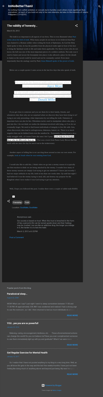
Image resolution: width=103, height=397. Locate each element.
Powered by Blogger (53, 385)
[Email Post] (13, 197)
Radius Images (57, 390)
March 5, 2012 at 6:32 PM (27, 231)
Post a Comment (17, 237)
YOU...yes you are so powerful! (22, 323)
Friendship (17, 202)
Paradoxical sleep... (17, 293)
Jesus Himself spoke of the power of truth (57, 61)
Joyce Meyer (55, 86)
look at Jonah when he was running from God (33, 155)
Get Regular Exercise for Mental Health (27, 352)
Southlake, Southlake (28, 207)
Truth (27, 202)
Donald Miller (47, 99)
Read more (72, 315)
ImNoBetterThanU (20, 6)
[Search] (99, 7)
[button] (76, 26)
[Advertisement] (93, 58)
